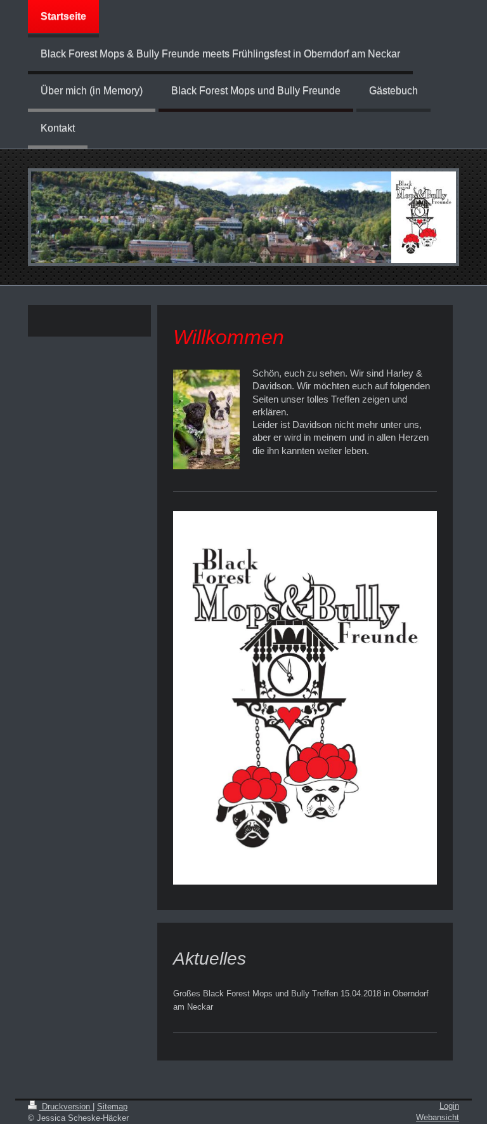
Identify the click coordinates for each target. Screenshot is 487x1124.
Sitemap (112, 1106)
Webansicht (437, 1117)
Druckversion (66, 1106)
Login (449, 1106)
